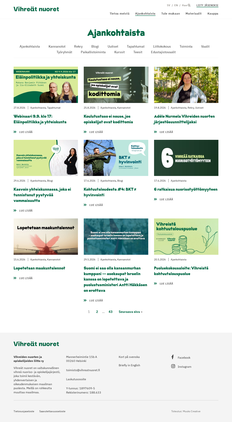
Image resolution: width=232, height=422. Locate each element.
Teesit (137, 52)
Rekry (78, 46)
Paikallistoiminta (93, 52)
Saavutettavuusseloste (52, 411)
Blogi (95, 46)
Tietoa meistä (120, 13)
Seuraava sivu (129, 312)
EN (176, 5)
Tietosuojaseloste (24, 411)
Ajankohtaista (145, 13)
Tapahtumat (135, 46)
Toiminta (186, 46)
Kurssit (119, 52)
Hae (185, 5)
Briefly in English (129, 365)
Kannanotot (57, 46)
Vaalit (205, 46)
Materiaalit (194, 13)
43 (111, 312)
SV (168, 5)
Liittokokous (162, 46)
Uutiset (113, 46)
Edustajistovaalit (163, 52)
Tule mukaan (170, 13)
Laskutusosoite (76, 379)
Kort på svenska (129, 357)
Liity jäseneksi (207, 5)
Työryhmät (64, 52)
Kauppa (213, 13)
